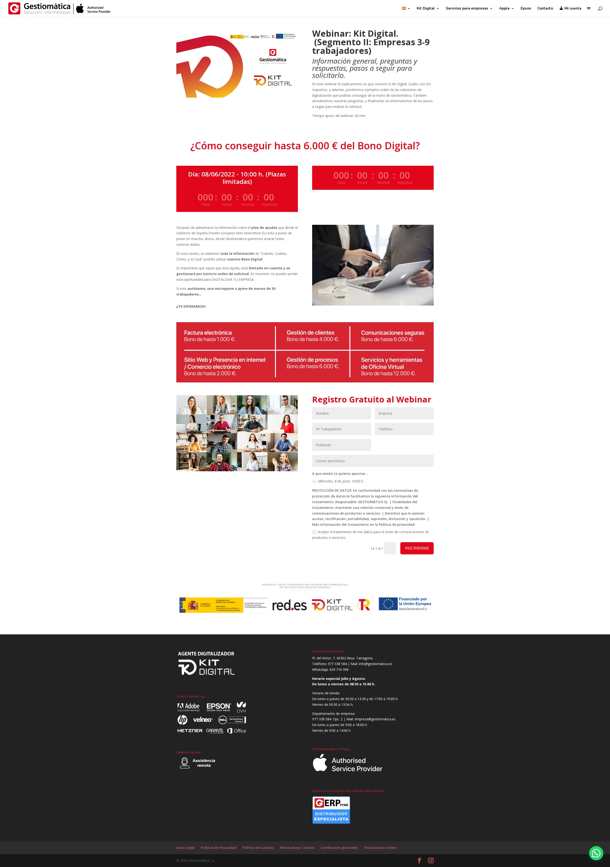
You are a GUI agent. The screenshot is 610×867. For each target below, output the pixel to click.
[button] (596, 853)
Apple (504, 9)
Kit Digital (426, 9)
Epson (526, 9)
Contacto (545, 9)
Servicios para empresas (467, 9)
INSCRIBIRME (417, 548)
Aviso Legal (185, 847)
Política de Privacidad (218, 847)
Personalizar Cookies (297, 847)
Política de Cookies (258, 847)
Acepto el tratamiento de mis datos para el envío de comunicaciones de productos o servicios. (370, 535)
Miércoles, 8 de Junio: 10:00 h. (341, 481)
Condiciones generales (339, 847)
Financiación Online (380, 847)
